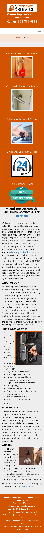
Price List (26, 521)
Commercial (30, 512)
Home (17, 38)
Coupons (29, 515)
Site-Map (35, 521)
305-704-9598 (27, 21)
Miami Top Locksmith (19, 252)
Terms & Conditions (12, 521)
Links (22, 524)
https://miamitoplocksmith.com (22, 506)
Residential (19, 512)
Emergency (19, 515)
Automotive (7, 515)
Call (22, 536)
